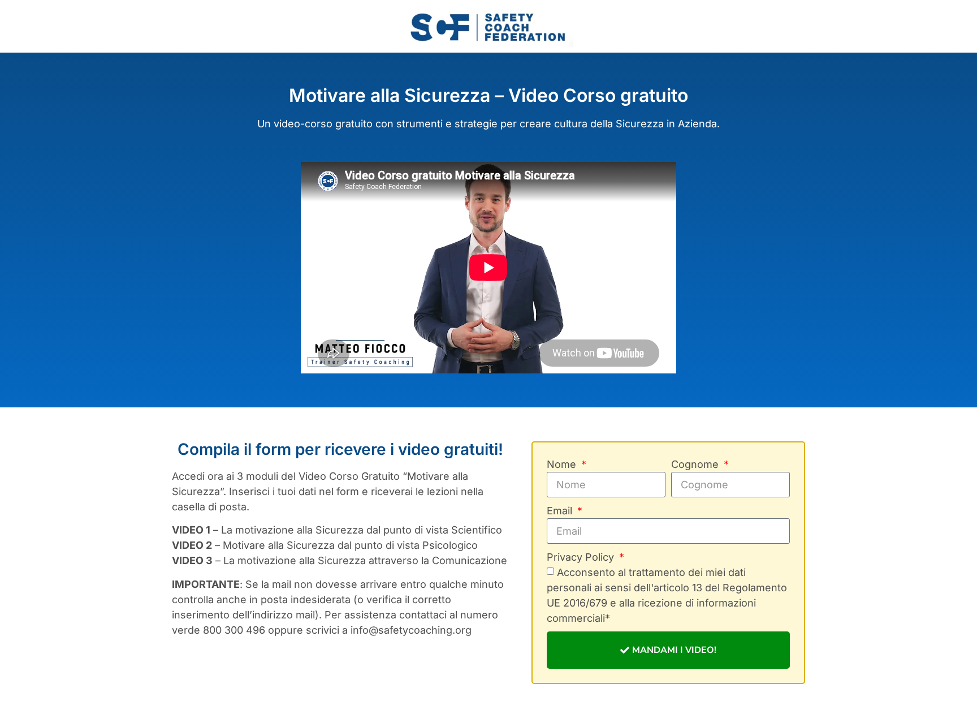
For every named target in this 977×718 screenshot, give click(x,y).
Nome (563, 464)
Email (561, 511)
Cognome (696, 464)
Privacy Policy (582, 557)
